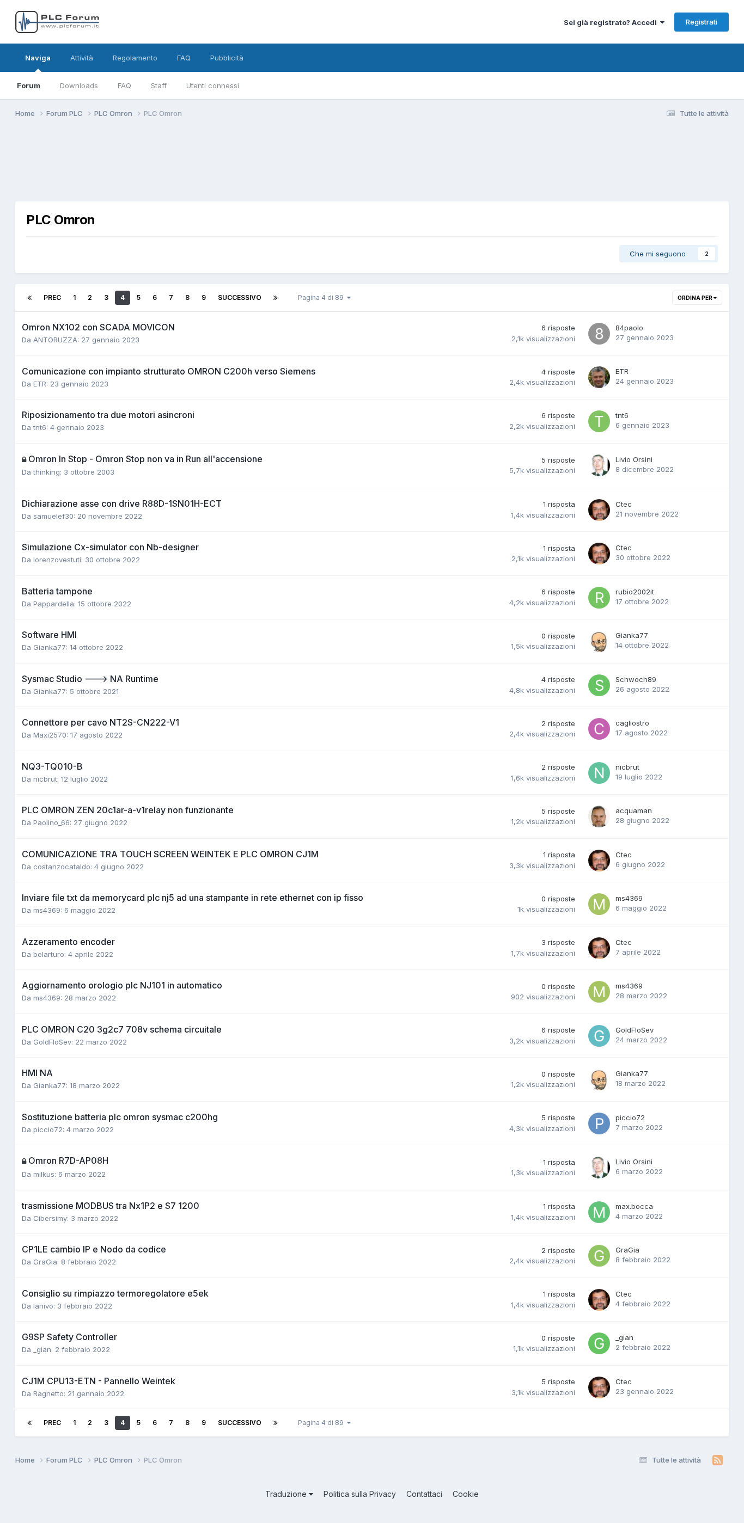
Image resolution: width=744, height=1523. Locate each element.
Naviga (38, 57)
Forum (28, 85)
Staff (159, 85)
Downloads (79, 85)
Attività (81, 57)
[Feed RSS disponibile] (717, 1460)
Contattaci (424, 1494)
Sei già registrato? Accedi (612, 22)
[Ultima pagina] (275, 298)
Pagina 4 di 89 (322, 297)
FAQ (124, 85)
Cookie (466, 1494)
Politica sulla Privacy (360, 1494)
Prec (52, 297)
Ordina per (695, 297)
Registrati (701, 21)
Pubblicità (226, 57)
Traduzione (287, 1494)
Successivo (239, 297)
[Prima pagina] (29, 298)
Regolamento (135, 57)
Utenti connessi (212, 85)
